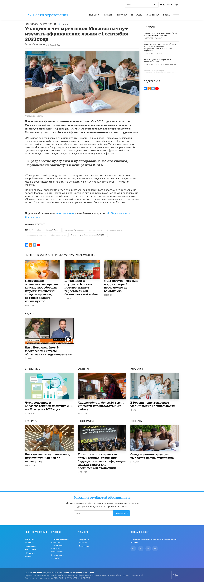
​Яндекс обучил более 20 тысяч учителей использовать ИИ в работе (101, 406)
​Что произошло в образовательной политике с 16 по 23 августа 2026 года (49, 406)
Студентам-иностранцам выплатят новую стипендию (152, 456)
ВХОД (162, 5)
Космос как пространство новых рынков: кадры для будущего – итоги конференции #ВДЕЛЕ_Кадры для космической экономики (102, 461)
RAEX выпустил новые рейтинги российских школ (157, 60)
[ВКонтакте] (26, 245)
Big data (57, 558)
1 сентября (36, 229)
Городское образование (41, 23)
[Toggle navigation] (176, 15)
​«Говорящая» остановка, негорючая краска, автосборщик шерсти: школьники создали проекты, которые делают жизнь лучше (42, 291)
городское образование (74, 229)
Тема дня (108, 15)
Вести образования (35, 44)
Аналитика (153, 15)
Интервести (58, 554)
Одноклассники (120, 213)
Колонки (122, 15)
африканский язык (58, 234)
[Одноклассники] (30, 245)
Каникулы (159, 38)
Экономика (58, 545)
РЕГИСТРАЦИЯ (173, 5)
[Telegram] (34, 245)
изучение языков (95, 229)
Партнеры (84, 545)
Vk (108, 213)
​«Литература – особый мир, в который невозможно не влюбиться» (121, 286)
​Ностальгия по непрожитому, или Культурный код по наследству (47, 458)
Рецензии (30, 552)
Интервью (136, 15)
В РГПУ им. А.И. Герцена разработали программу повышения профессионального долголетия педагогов (160, 47)
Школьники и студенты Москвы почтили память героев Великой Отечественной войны (82, 287)
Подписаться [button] (121, 513)
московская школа (114, 229)
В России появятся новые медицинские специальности (152, 404)
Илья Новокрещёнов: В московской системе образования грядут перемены (48, 351)
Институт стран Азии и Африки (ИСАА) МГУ (88, 234)
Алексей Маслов (52, 229)
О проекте (84, 539)
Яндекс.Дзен (33, 217)
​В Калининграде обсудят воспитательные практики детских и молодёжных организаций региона (159, 72)
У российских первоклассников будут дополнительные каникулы (160, 34)
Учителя (158, 53)
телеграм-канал (64, 213)
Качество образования (165, 64)
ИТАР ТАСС (40, 223)
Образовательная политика (60, 540)
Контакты (83, 542)
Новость (64, 23)
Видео (166, 15)
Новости (94, 15)
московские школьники (36, 234)
